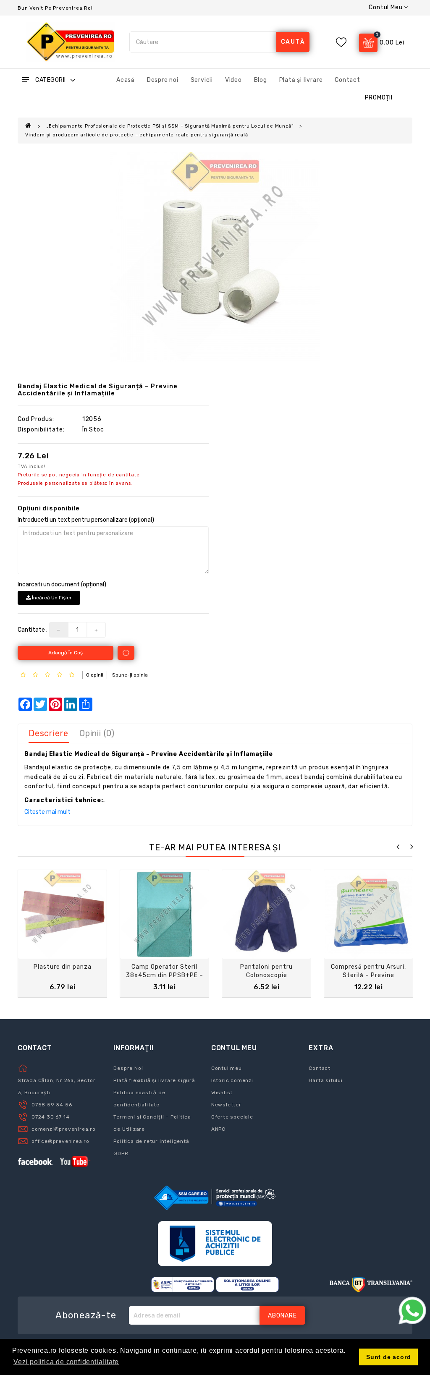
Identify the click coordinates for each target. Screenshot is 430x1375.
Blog (260, 80)
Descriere (48, 733)
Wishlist (222, 1092)
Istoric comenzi (232, 1080)
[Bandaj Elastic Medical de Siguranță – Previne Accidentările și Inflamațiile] (215, 257)
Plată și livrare (301, 80)
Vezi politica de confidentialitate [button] (66, 1361)
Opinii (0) (97, 733)
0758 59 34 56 (51, 1105)
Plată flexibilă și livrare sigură (154, 1080)
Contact (347, 80)
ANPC (218, 1129)
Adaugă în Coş (65, 653)
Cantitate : (32, 629)
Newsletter (226, 1105)
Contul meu (226, 1068)
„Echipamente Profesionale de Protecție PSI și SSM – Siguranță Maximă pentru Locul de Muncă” (170, 126)
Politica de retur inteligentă (151, 1141)
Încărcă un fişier (51, 598)
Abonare (282, 1315)
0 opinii (94, 675)
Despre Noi (128, 1068)
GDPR (120, 1153)
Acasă (125, 80)
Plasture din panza (63, 966)
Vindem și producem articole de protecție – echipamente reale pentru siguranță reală (136, 135)
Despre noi (162, 80)
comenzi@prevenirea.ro (63, 1129)
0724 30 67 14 (50, 1117)
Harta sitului (325, 1080)
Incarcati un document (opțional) (62, 584)
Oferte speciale (232, 1117)
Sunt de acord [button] (388, 1357)
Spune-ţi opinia (130, 675)
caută (293, 41)
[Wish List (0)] (341, 42)
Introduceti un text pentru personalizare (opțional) (86, 519)
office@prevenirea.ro (60, 1141)
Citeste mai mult (47, 812)
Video (233, 80)
